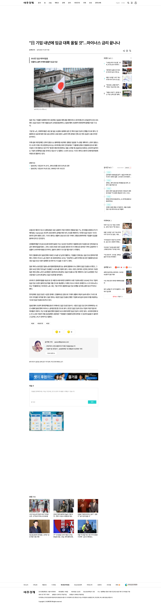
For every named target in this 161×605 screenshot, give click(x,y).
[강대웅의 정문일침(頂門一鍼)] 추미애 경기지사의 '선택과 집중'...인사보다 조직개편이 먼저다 (119, 176)
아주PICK (107, 221)
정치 (69, 3)
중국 (39, 3)
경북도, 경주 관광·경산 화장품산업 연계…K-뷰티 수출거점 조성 (118, 184)
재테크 (57, 3)
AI (44, 3)
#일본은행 (40, 323)
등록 (92, 402)
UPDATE (127, 167)
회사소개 (26, 585)
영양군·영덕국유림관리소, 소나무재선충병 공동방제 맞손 (118, 200)
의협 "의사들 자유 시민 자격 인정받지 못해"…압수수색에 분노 (88, 536)
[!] (131, 58)
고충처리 (99, 585)
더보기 (112, 297)
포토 (90, 3)
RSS (117, 585)
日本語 (123, 3)
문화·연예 (98, 3)
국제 (84, 3)
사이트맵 (109, 585)
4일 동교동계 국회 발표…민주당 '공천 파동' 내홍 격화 (39, 536)
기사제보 (53, 585)
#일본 (32, 323)
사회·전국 (77, 3)
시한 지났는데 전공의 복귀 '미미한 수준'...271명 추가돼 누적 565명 (39, 515)
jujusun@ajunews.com (61, 342)
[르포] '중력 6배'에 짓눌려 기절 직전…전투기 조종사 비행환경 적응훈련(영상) (63, 515)
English (118, 3)
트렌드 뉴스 (107, 58)
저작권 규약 (89, 585)
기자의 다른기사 (51, 353)
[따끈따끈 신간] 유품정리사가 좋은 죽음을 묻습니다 (60, 346)
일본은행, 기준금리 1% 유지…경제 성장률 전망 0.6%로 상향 (50, 166)
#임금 (47, 323)
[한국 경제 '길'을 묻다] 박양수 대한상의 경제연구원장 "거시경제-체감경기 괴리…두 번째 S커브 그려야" (118, 192)
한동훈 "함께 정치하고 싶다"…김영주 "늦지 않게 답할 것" (87, 515)
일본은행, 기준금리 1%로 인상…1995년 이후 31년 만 (48, 169)
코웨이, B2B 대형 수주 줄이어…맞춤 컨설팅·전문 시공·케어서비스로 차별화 (118, 208)
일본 (124, 267)
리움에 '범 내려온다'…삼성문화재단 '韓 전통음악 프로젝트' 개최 (64, 349)
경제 (63, 3)
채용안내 (44, 585)
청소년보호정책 (78, 585)
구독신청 (35, 585)
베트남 (130, 267)
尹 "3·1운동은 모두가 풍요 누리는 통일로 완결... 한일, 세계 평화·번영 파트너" (63, 536)
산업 (50, 3)
